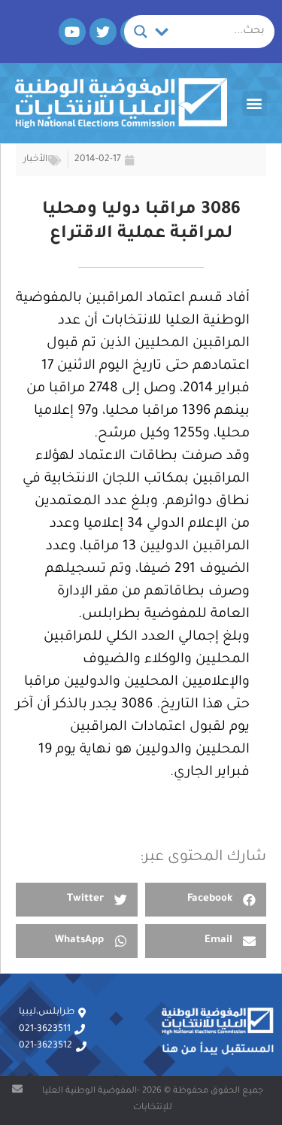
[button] (254, 103)
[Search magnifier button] (140, 31)
